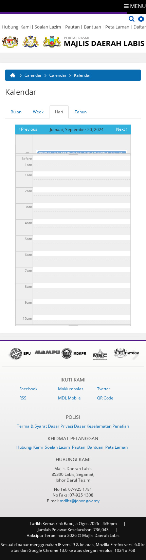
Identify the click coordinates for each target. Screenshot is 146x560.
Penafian (120, 426)
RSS (22, 398)
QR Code (105, 398)
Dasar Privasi (61, 426)
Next (121, 129)
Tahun (81, 112)
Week (38, 112)
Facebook (28, 389)
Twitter (103, 389)
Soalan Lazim (48, 27)
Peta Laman (117, 27)
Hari (62, 113)
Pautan (72, 27)
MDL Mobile (69, 398)
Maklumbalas (71, 389)
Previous (28, 129)
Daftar (139, 27)
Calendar (33, 75)
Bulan (16, 112)
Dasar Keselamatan (93, 426)
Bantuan (92, 27)
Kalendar (82, 75)
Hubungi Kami (16, 27)
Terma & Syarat (32, 426)
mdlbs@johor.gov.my (79, 501)
